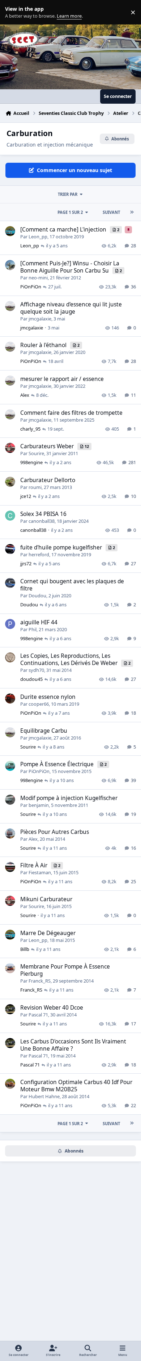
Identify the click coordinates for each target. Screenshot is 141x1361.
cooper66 (39, 704)
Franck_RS (40, 981)
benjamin (39, 805)
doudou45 (31, 679)
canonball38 (42, 521)
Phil (33, 629)
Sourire (36, 453)
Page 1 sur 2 (70, 212)
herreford (39, 554)
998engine (31, 462)
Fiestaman (40, 872)
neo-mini (38, 277)
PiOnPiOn (30, 286)
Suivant (111, 212)
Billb (24, 949)
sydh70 (36, 670)
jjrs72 (25, 563)
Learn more (14, 12)
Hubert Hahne (44, 1096)
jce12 (25, 496)
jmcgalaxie (40, 318)
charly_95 (30, 429)
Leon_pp (38, 236)
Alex (24, 395)
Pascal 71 (38, 1014)
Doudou (37, 595)
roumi (35, 487)
